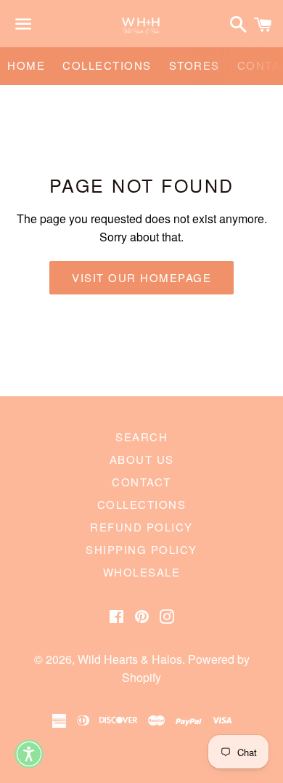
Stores (194, 65)
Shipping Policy (141, 549)
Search (141, 436)
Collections (107, 65)
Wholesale (142, 571)
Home (26, 65)
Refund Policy (141, 526)
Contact (141, 481)
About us (142, 459)
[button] (29, 753)
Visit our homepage (141, 277)
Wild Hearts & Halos (130, 659)
